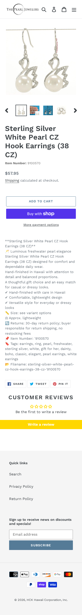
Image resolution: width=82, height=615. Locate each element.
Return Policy (21, 499)
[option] (21, 110)
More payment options (41, 225)
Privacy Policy (21, 486)
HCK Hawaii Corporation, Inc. (47, 600)
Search (15, 474)
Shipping (12, 180)
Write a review (41, 424)
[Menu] (74, 9)
